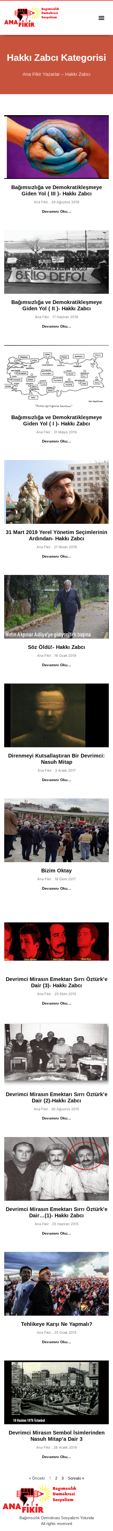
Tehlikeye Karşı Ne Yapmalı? (56, 1324)
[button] (101, 18)
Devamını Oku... (56, 211)
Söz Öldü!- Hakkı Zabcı (56, 647)
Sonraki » (76, 1478)
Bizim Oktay (56, 870)
